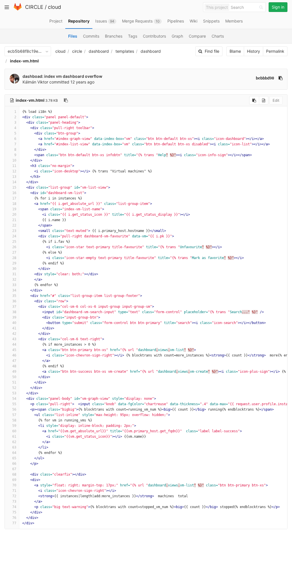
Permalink (275, 51)
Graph (177, 36)
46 (14, 355)
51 (14, 382)
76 (14, 518)
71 (14, 491)
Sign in (278, 7)
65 (14, 458)
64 (14, 453)
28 (14, 258)
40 (14, 323)
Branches (113, 36)
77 (14, 523)
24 (14, 236)
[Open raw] (263, 100)
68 (14, 474)
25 (14, 242)
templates (124, 51)
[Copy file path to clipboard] (65, 100)
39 (14, 317)
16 (14, 193)
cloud (54, 7)
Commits (91, 36)
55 (14, 404)
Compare (197, 36)
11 (14, 166)
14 (14, 182)
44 (14, 345)
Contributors (154, 36)
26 (14, 247)
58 (14, 420)
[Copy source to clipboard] (254, 100)
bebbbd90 (265, 78)
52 (14, 388)
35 (14, 296)
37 (14, 307)
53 (14, 393)
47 (14, 361)
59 (14, 426)
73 (14, 502)
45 (14, 350)
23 (14, 231)
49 (14, 372)
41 (14, 328)
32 (14, 280)
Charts (218, 36)
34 (14, 290)
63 (14, 447)
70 (14, 485)
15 (14, 187)
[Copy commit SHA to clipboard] (281, 78)
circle (77, 51)
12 (14, 171)
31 (14, 274)
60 (14, 431)
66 (14, 464)
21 (14, 220)
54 (14, 399)
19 (14, 209)
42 (14, 334)
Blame (235, 51)
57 (14, 415)
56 (14, 409)
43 (14, 339)
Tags (132, 36)
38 (14, 312)
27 (14, 252)
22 (14, 225)
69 (14, 480)
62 (14, 442)
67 (14, 469)
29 (14, 263)
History (253, 51)
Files (72, 36)
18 (14, 204)
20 (14, 215)
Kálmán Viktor (35, 82)
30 (14, 269)
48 (14, 366)
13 (14, 177)
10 (14, 160)
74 (14, 507)
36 (14, 301)
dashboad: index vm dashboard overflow (62, 76)
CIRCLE (34, 7)
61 (14, 437)
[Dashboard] (18, 9)
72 (14, 496)
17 (14, 198)
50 (14, 377)
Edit (276, 100)
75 (14, 512)
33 (14, 285)
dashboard (99, 51)
